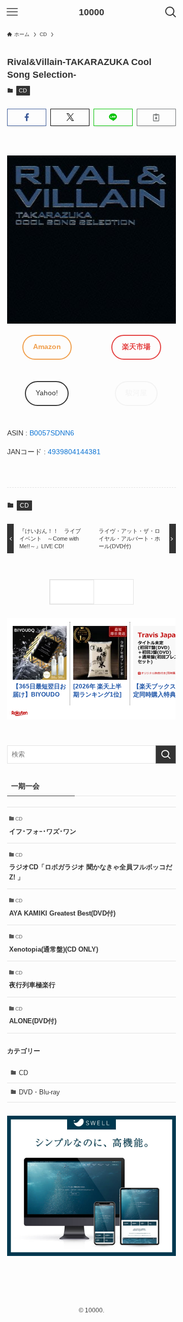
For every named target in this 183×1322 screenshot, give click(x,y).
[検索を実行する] (166, 754)
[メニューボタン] (12, 12)
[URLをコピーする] (156, 117)
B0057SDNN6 (51, 433)
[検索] (116, 592)
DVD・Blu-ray (39, 1092)
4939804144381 (74, 452)
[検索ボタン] (171, 12)
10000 (91, 12)
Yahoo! (47, 393)
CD (23, 90)
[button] (26, 117)
